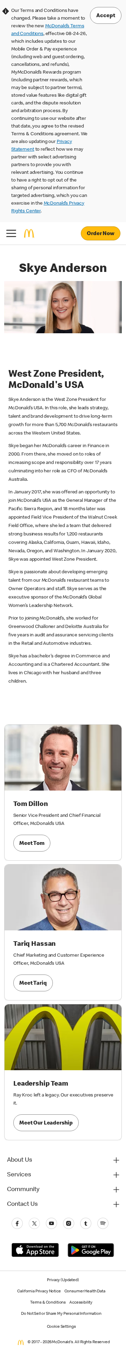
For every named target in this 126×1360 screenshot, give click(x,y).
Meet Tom (31, 844)
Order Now (100, 234)
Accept (105, 16)
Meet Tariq (33, 983)
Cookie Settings (61, 1327)
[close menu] (11, 233)
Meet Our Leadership (46, 1123)
